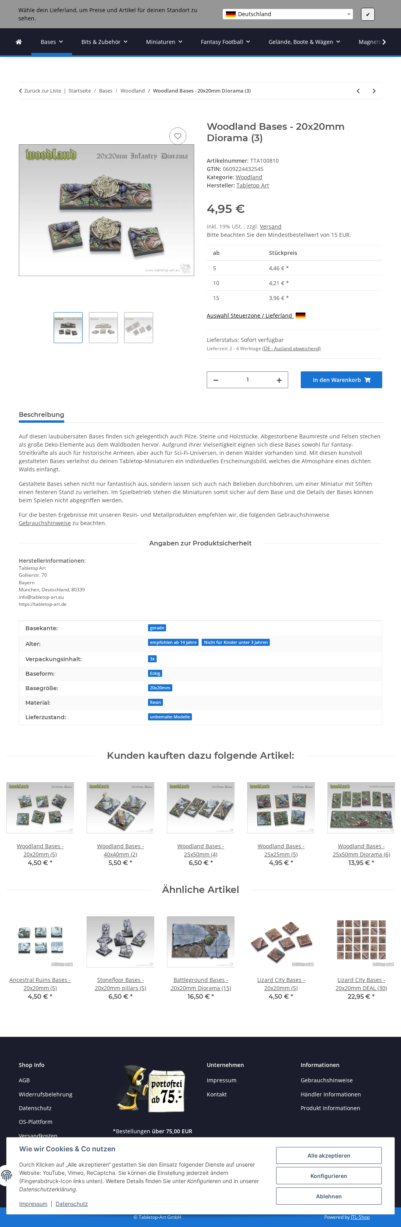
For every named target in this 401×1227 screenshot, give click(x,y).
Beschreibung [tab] (41, 414)
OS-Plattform (35, 1121)
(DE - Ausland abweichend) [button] (291, 348)
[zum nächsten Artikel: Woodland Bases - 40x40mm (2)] (374, 90)
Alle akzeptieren (328, 1155)
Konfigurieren (329, 1175)
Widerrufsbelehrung (45, 1094)
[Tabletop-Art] (18, 41)
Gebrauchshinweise (45, 523)
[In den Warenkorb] (25, 117)
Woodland (249, 177)
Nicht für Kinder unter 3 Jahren (236, 642)
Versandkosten (38, 1136)
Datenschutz (72, 1203)
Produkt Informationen (330, 1108)
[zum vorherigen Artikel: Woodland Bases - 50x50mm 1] (358, 90)
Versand (271, 226)
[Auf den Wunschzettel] (177, 136)
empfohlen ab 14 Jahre (173, 642)
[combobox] (287, 14)
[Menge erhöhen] (279, 380)
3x (152, 659)
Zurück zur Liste (42, 90)
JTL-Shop (360, 1217)
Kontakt (217, 1094)
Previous (19, 822)
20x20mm (160, 688)
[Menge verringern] (215, 380)
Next (382, 822)
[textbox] (288, 14)
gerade (157, 628)
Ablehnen (329, 1196)
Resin (155, 702)
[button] (379, 42)
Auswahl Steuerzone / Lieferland (250, 315)
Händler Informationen (331, 1094)
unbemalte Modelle (170, 717)
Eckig (155, 673)
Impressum (33, 1203)
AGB (24, 1080)
